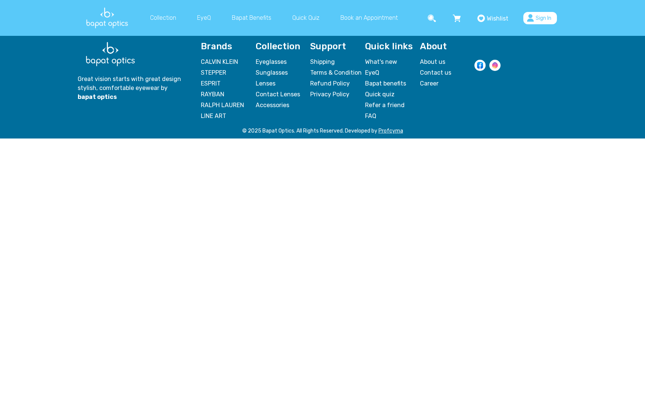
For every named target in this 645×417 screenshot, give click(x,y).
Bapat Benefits (251, 17)
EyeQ (204, 17)
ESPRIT (211, 83)
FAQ (370, 115)
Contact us (435, 72)
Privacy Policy (329, 94)
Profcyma (390, 131)
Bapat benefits (385, 83)
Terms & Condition (336, 72)
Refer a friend (385, 105)
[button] (433, 17)
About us (432, 61)
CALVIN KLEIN (219, 61)
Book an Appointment (369, 17)
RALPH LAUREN (222, 105)
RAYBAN (212, 94)
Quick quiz (380, 94)
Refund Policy (330, 83)
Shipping (322, 61)
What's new (381, 61)
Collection (163, 17)
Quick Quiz (306, 17)
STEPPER (213, 72)
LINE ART (213, 115)
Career (429, 83)
